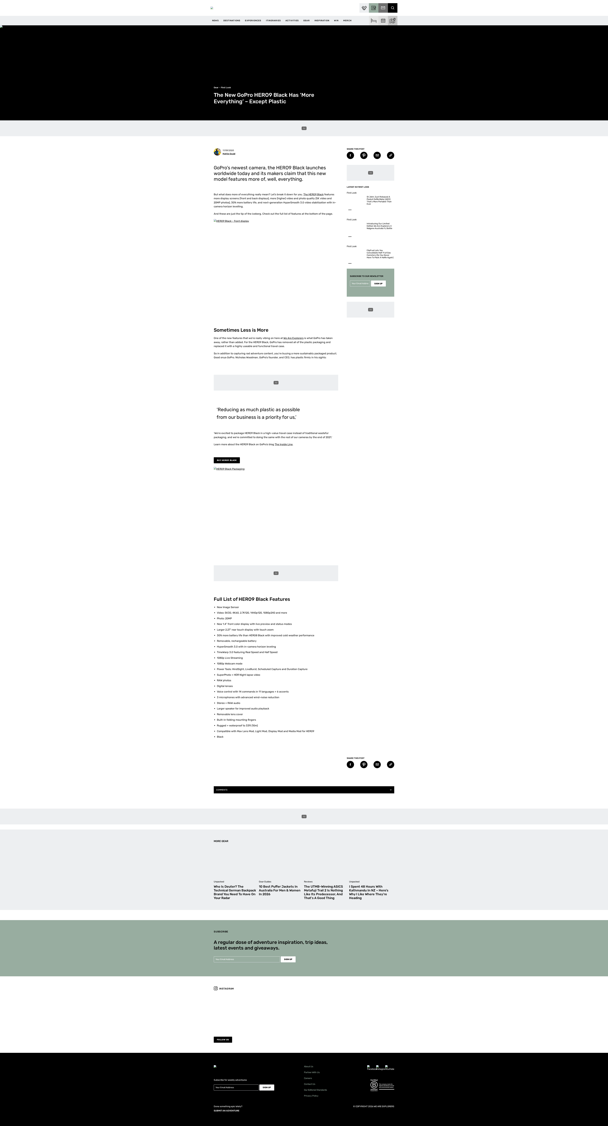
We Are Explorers (293, 338)
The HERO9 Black (313, 194)
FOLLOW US (223, 1040)
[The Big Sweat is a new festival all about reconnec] (372, 1011)
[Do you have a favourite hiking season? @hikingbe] (327, 1011)
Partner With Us (312, 1072)
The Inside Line (284, 444)
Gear (306, 20)
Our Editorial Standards (315, 1090)
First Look (226, 87)
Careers (308, 1078)
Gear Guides (265, 881)
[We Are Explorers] (212, 8)
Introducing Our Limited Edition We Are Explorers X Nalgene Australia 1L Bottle (379, 226)
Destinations (231, 20)
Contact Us (309, 1084)
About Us (308, 1066)
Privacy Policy (311, 1095)
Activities (292, 20)
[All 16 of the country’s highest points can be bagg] (236, 1011)
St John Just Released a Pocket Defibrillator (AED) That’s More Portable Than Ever (379, 200)
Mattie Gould (229, 154)
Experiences (253, 20)
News (215, 20)
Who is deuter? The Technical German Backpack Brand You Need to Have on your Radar (235, 892)
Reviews (308, 881)
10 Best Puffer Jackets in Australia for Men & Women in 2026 (279, 890)
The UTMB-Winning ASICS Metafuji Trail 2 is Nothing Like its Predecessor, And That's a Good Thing (323, 892)
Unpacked (219, 881)
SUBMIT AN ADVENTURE (226, 1110)
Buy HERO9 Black (227, 460)
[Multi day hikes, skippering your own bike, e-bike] (281, 1011)
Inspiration (321, 20)
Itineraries (273, 20)
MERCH (347, 20)
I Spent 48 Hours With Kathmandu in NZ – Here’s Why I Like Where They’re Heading (368, 892)
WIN (336, 20)
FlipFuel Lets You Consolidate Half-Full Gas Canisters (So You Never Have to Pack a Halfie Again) (380, 254)
